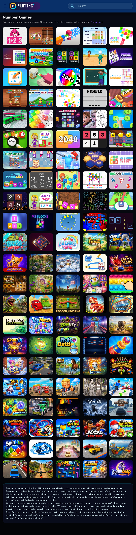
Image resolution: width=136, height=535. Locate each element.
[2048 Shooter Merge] (68, 201)
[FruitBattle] (68, 345)
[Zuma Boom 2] (41, 345)
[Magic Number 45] (68, 119)
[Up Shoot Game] (68, 284)
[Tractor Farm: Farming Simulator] (41, 387)
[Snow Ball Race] (68, 263)
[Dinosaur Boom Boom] (15, 407)
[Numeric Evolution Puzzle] (68, 139)
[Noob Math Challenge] (95, 77)
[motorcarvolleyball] (15, 325)
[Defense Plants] (15, 304)
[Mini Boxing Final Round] (95, 428)
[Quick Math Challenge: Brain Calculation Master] (95, 201)
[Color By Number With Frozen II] (95, 119)
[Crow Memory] (68, 407)
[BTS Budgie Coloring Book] (95, 284)
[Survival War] (95, 242)
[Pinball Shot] (15, 180)
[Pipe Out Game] (68, 469)
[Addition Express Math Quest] (41, 98)
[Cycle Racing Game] (41, 469)
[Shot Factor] (68, 36)
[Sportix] (15, 345)
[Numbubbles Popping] (41, 57)
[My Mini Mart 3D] (68, 428)
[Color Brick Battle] (95, 345)
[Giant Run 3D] (68, 160)
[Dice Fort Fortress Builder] (121, 201)
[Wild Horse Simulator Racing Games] (68, 366)
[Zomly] (68, 325)
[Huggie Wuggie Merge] (95, 222)
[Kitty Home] (95, 263)
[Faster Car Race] (95, 449)
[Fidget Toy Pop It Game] (121, 284)
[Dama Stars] (121, 263)
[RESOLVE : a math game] (121, 160)
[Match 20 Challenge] (121, 119)
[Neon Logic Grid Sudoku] (15, 57)
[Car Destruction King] (121, 407)
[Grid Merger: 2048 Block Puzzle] (41, 222)
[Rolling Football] (95, 366)
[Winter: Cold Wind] (95, 407)
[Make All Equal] (68, 57)
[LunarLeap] (121, 469)
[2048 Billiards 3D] (15, 139)
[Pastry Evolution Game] (68, 449)
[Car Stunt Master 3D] (121, 387)
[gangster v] (95, 387)
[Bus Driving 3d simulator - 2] (15, 119)
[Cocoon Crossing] (68, 304)
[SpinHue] (15, 449)
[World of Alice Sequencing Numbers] (41, 201)
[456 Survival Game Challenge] (95, 57)
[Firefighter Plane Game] (121, 449)
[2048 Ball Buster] (68, 180)
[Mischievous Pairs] (15, 263)
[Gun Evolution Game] (95, 325)
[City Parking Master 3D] (41, 366)
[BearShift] (15, 387)
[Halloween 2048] (15, 201)
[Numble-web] (95, 98)
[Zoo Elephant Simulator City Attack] (121, 325)
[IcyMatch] (41, 325)
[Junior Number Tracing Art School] (41, 180)
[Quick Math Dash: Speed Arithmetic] (15, 36)
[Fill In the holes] (15, 98)
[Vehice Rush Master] (15, 469)
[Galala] (121, 366)
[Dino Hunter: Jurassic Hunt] (95, 304)
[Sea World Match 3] (15, 242)
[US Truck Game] (41, 407)
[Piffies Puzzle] (41, 160)
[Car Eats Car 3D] (41, 304)
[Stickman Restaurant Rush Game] (121, 428)
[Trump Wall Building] (68, 387)
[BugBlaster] (41, 428)
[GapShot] (121, 242)
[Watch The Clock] (68, 222)
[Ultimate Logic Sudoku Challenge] (121, 57)
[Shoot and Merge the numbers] (121, 36)
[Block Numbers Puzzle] (95, 139)
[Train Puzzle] (121, 304)
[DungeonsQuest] (15, 428)
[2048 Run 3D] (68, 77)
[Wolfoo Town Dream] (68, 242)
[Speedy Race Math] (121, 139)
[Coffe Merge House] (15, 284)
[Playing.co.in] (24, 6)
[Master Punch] (95, 469)
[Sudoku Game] (15, 77)
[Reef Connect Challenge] (15, 160)
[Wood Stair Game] (41, 263)
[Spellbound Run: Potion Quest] (121, 222)
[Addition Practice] (95, 36)
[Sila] (41, 449)
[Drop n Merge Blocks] (68, 98)
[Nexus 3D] (41, 242)
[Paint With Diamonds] (41, 119)
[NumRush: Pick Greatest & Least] (121, 180)
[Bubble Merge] (121, 98)
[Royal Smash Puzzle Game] (121, 345)
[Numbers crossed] (121, 77)
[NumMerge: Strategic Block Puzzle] (15, 222)
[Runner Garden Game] (41, 284)
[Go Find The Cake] (15, 366)
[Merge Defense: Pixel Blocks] (41, 77)
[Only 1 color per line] (95, 180)
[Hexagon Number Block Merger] (95, 160)
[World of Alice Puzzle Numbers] (41, 139)
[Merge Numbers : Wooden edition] (41, 36)
